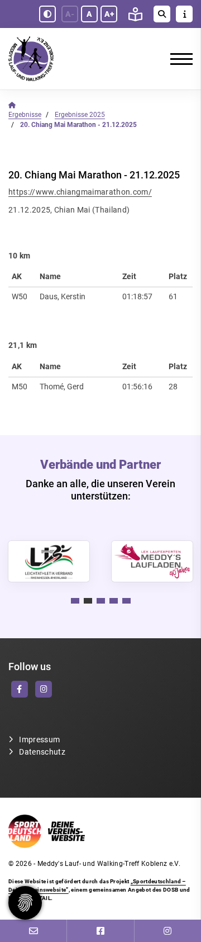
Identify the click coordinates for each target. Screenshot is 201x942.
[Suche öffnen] (162, 14)
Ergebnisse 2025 (80, 115)
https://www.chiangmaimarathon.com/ (80, 192)
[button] (75, 601)
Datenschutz (42, 752)
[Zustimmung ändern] (25, 903)
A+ (109, 14)
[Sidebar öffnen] (184, 14)
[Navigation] (177, 59)
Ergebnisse (24, 115)
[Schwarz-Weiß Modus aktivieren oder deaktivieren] (47, 14)
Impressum (39, 740)
